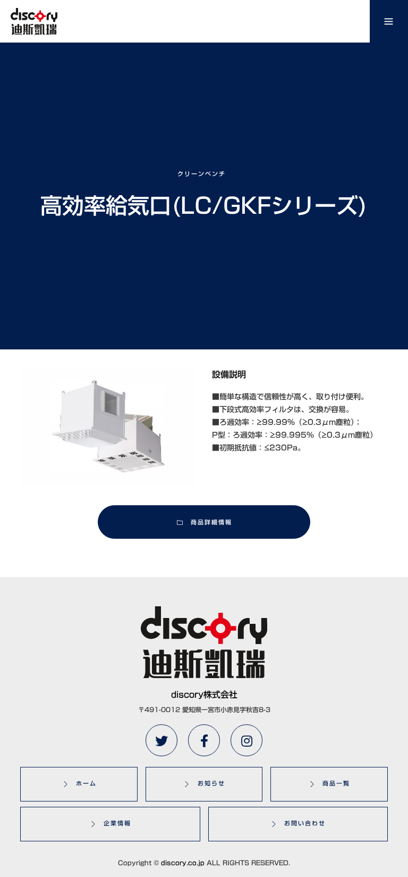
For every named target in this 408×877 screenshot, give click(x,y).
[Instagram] (246, 740)
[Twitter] (161, 740)
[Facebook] (204, 740)
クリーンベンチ (201, 174)
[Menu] (389, 21)
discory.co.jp (183, 862)
